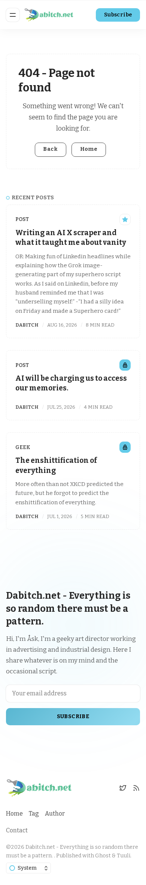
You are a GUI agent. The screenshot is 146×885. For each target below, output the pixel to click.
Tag (34, 813)
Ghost (103, 856)
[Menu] (12, 15)
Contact (17, 830)
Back (50, 149)
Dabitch (27, 325)
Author (55, 813)
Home (89, 149)
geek (22, 447)
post (22, 219)
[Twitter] (123, 788)
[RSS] (136, 788)
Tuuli (123, 856)
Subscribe (118, 15)
